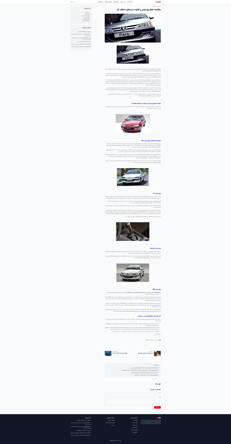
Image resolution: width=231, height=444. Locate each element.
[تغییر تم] (71, 2)
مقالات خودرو (129, 2)
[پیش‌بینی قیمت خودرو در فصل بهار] (157, 353)
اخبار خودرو (87, 12)
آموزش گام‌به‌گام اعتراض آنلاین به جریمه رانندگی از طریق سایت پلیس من (144, 368)
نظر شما (159, 397)
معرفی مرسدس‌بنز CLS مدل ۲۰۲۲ (119, 353)
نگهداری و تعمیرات (108, 2)
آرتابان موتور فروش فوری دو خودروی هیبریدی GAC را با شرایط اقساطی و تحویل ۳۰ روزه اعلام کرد (140, 370)
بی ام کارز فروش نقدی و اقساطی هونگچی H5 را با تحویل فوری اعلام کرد (144, 372)
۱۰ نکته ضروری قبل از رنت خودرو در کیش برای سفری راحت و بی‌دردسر (81, 34)
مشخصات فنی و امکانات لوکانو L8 (84, 31)
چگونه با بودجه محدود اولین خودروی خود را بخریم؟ (81, 44)
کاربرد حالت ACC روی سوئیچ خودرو (84, 42)
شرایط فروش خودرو (86, 21)
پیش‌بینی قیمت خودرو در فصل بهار (145, 353)
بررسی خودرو (123, 2)
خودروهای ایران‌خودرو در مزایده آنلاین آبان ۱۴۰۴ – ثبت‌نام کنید (146, 375)
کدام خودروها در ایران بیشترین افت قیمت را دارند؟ (81, 46)
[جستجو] (73, 2)
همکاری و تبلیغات (111, 420)
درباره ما (113, 425)
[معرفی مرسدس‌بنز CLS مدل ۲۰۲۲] (108, 353)
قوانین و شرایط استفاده (110, 423)
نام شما (159, 392)
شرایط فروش (100, 2)
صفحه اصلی (135, 420)
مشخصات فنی (116, 2)
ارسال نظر (157, 407)
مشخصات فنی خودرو (86, 16)
